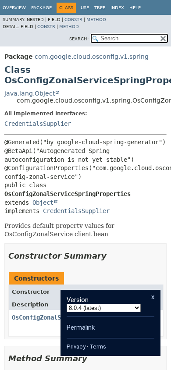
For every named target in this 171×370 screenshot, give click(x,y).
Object (42, 202)
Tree (99, 7)
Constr (73, 19)
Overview (14, 7)
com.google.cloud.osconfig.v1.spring (92, 56)
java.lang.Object (29, 93)
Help (135, 7)
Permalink (81, 327)
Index (117, 7)
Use (85, 7)
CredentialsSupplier (37, 123)
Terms (97, 346)
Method (96, 19)
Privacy (76, 346)
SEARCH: (79, 38)
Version (78, 300)
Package (41, 7)
